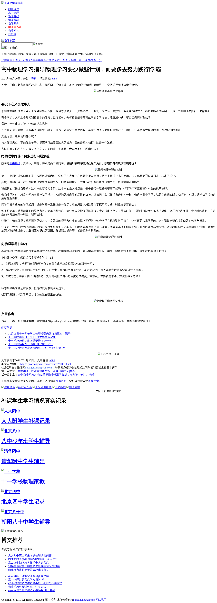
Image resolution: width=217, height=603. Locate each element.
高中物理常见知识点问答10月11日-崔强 (31, 590)
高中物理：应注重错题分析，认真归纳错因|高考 (46, 371)
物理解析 (13, 20)
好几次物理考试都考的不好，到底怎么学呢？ (35, 583)
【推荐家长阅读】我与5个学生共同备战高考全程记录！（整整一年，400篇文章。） (51, 60)
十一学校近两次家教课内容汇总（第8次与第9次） (38, 347)
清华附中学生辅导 (23, 461)
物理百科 (61, 381)
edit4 (54, 78)
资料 (34, 78)
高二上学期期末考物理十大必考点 (28, 562)
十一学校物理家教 (23, 481)
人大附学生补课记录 (25, 421)
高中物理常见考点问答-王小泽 (26, 579)
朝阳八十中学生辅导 (25, 522)
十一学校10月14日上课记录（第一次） (31, 340)
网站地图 (100, 599)
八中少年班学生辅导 (25, 441)
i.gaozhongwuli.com (84, 599)
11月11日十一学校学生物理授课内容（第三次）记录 (39, 333)
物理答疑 (13, 16)
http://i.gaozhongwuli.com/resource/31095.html (45, 364)
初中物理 (13, 9)
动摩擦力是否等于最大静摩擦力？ (28, 569)
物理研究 (13, 23)
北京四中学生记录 (23, 501)
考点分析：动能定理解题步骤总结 (28, 576)
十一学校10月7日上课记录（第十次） (30, 344)
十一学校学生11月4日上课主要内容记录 (32, 337)
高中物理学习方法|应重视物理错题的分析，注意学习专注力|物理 (56, 374)
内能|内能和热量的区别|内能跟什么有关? (32, 559)
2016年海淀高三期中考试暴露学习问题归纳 (34, 566)
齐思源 (12, 34)
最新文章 (93, 381)
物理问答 (13, 30)
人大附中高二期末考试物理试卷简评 (30, 555)
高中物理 (13, 12)
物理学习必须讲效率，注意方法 (27, 586)
